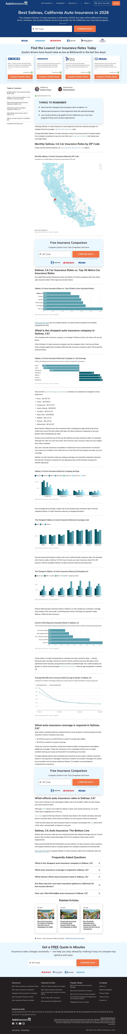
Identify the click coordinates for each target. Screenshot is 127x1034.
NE (78, 1012)
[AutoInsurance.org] (15, 3)
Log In (116, 3)
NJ (85, 1012)
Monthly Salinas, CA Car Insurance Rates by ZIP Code (18, 92)
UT (18, 1015)
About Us (102, 986)
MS (69, 1012)
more (9, 68)
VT (20, 1015)
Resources (72, 3)
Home (39, 938)
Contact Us (103, 1000)
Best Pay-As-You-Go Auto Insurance (82, 994)
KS (49, 1012)
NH (83, 1012)
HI (40, 1012)
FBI (92, 823)
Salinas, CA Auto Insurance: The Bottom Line (18, 119)
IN (45, 1012)
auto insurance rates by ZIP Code (72, 148)
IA (47, 1012)
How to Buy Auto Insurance (50, 998)
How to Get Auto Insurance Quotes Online (53, 993)
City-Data (38, 816)
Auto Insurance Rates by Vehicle (23, 1000)
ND (95, 1012)
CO (25, 1012)
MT (75, 1012)
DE (33, 1012)
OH (98, 1012)
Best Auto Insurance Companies (23, 990)
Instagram (23, 1023)
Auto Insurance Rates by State (53, 938)
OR (103, 1012)
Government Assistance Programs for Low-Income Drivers (83, 998)
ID (42, 1012)
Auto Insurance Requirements (51, 1001)
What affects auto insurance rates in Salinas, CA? (17, 113)
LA (54, 1012)
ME (56, 1012)
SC (109, 1012)
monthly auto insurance (67, 666)
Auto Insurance (46, 3)
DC (30, 1012)
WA (26, 1015)
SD (112, 1012)
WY (34, 1015)
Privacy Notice (104, 993)
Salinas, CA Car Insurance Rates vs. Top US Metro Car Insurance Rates (18, 98)
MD (59, 1012)
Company (103, 983)
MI (64, 1012)
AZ (18, 1012)
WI (32, 1015)
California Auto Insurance (75, 938)
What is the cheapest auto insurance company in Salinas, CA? (17, 103)
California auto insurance (63, 129)
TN (13, 1015)
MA (62, 1012)
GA (37, 1012)
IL (43, 1012)
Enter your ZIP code (42, 323)
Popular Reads (76, 983)
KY (52, 1012)
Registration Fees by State (79, 1002)
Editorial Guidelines (105, 990)
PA (105, 1012)
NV (80, 1012)
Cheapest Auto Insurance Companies (25, 993)
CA (23, 1012)
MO (72, 1012)
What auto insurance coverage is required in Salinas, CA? (16, 108)
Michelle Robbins (69, 90)
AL (13, 1012)
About (86, 3)
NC (92, 1012)
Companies (60, 3)
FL (35, 1012)
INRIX (44, 809)
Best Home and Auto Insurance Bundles (81, 986)
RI (107, 1012)
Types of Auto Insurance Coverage (53, 986)
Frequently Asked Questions (15, 123)
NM (87, 1012)
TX (15, 1015)
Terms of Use (91, 33)
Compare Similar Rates (20, 77)
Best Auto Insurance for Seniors (81, 991)
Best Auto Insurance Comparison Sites (25, 986)
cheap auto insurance (79, 136)
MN (67, 1012)
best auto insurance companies (55, 392)
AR (20, 1012)
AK (15, 1012)
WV (29, 1015)
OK (100, 1012)
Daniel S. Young (45, 90)
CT (28, 1012)
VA (23, 1015)
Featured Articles (48, 983)
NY (90, 1012)
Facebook (13, 1023)
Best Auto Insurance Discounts (51, 990)
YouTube (20, 1023)
